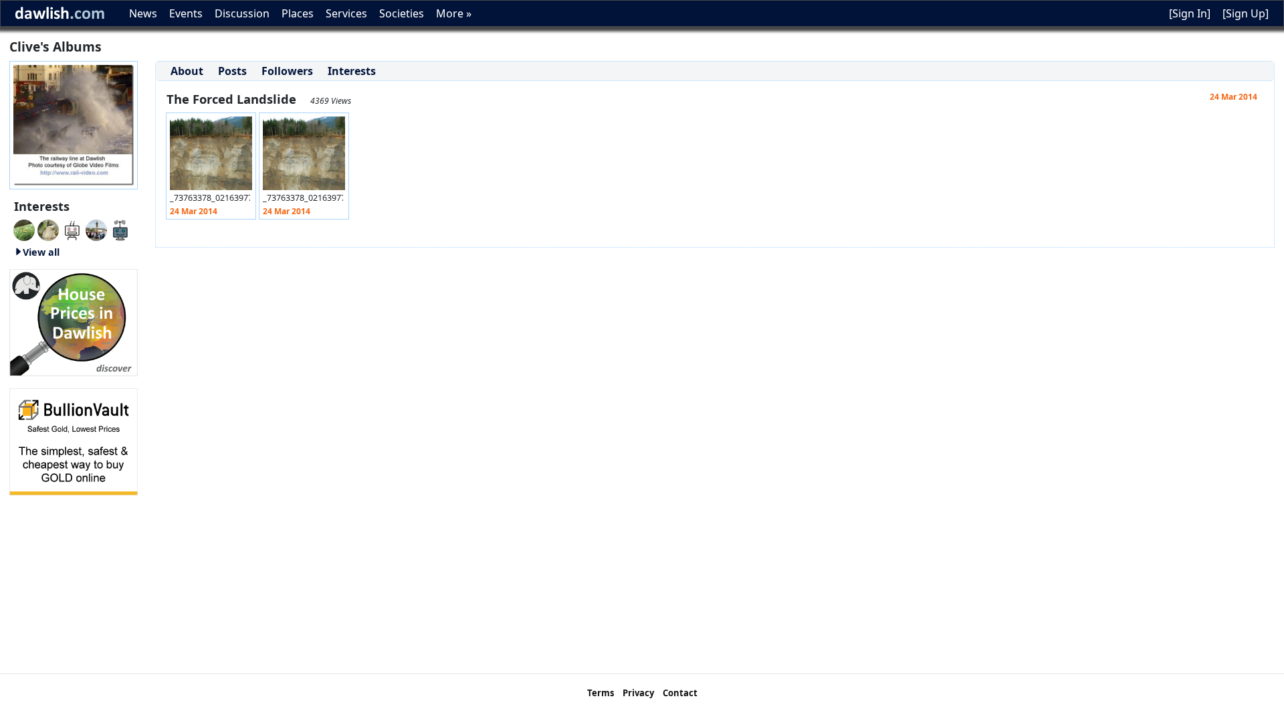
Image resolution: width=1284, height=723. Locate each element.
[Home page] (73, 123)
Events (186, 13)
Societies (401, 13)
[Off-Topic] (48, 229)
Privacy (638, 693)
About (187, 71)
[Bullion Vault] (73, 440)
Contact (680, 693)
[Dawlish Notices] (72, 229)
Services (346, 13)
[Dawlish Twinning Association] (96, 229)
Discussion (242, 13)
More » (453, 13)
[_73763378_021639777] (211, 156)
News (143, 13)
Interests (352, 71)
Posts (232, 71)
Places (298, 13)
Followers (287, 71)
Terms (600, 693)
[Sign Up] (1245, 13)
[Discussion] (24, 229)
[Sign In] (1189, 13)
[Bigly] (73, 321)
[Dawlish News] (120, 229)
